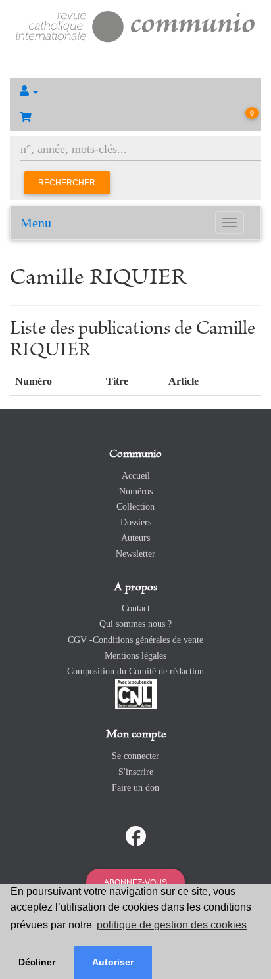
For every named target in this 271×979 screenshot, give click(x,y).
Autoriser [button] (113, 962)
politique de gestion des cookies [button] (172, 924)
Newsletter (135, 554)
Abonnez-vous (135, 882)
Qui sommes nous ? (135, 624)
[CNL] (136, 694)
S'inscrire (135, 772)
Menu (35, 222)
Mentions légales (135, 656)
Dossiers (135, 522)
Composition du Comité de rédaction (135, 671)
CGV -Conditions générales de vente (135, 640)
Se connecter (135, 756)
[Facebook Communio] (135, 836)
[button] (135, 91)
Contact (136, 608)
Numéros (136, 491)
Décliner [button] (36, 962)
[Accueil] (135, 25)
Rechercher (66, 182)
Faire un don (135, 788)
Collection (135, 506)
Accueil (136, 476)
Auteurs (135, 538)
